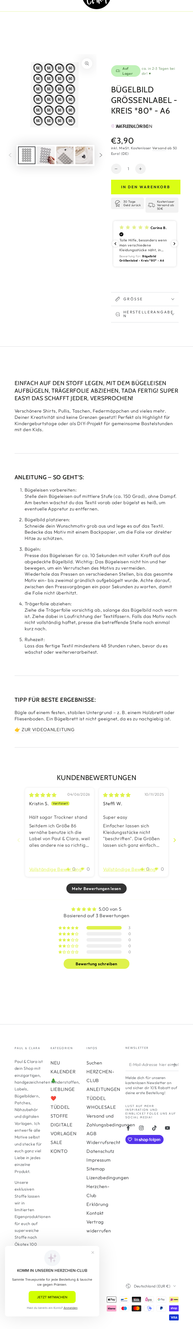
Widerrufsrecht (103, 1142)
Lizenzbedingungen (107, 1177)
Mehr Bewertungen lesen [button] (96, 888)
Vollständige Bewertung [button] (55, 869)
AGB (91, 1133)
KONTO (59, 1151)
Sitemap (95, 1169)
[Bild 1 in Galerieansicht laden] (26, 155)
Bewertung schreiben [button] (96, 963)
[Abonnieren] (175, 1064)
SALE (56, 1142)
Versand (159, 148)
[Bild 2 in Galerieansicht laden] (46, 155)
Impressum (98, 1160)
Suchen (94, 1063)
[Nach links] (10, 155)
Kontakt (95, 1213)
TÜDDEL (60, 1107)
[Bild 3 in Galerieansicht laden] (65, 155)
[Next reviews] (174, 243)
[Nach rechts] (100, 155)
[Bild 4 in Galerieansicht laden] (84, 155)
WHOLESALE (101, 1107)
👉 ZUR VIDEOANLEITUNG (45, 729)
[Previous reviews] (115, 243)
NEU (55, 1063)
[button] (144, 244)
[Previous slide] (19, 840)
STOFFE (59, 1116)
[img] (43, 795)
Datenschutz (100, 1151)
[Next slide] (175, 840)
